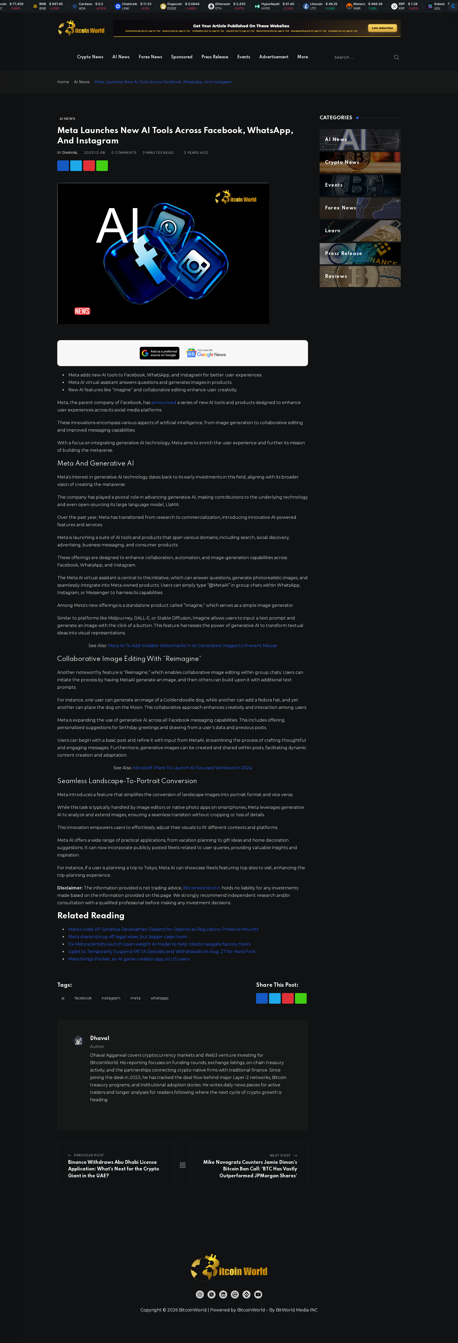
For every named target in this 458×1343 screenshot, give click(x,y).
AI (62, 998)
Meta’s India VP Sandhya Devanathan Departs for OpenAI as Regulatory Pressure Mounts (163, 929)
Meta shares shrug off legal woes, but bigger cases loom (127, 936)
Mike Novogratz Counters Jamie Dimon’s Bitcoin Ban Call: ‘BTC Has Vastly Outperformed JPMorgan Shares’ (250, 1169)
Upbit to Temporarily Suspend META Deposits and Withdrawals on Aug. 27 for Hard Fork (162, 951)
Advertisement (273, 57)
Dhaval (70, 153)
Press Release (214, 57)
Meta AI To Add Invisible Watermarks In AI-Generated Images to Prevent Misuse (192, 645)
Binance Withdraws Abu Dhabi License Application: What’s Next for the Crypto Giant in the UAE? (113, 1169)
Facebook (83, 998)
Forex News (150, 57)
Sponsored (181, 57)
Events (243, 57)
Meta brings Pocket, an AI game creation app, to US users (129, 959)
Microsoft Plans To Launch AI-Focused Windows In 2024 (192, 767)
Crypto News (90, 57)
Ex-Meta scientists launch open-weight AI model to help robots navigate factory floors (159, 944)
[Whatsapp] (102, 165)
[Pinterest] (89, 165)
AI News (121, 57)
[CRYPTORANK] (453, 6)
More (302, 57)
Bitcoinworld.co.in (202, 887)
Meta (135, 998)
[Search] (396, 57)
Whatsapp (160, 998)
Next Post (280, 1155)
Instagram (111, 998)
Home (63, 82)
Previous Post (89, 1155)
